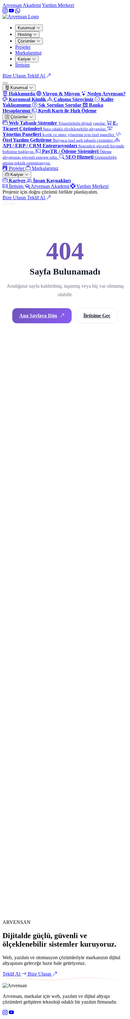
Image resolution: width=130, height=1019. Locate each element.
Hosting (25, 34)
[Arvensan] (21, 16)
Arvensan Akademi (22, 5)
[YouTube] (11, 11)
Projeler (23, 47)
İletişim (22, 65)
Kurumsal (27, 27)
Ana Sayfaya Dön (38, 315)
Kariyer (25, 59)
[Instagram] (5, 11)
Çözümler (27, 41)
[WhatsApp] (17, 11)
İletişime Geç (96, 315)
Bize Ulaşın (15, 197)
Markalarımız (28, 52)
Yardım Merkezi (58, 5)
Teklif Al (36, 75)
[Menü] (5, 83)
